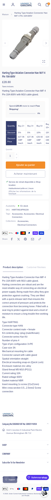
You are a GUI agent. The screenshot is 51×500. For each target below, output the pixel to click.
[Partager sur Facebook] (11, 239)
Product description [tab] (13, 267)
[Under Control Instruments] (8, 416)
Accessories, (23, 221)
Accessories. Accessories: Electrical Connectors (28, 215)
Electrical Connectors (27, 225)
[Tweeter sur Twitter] (18, 239)
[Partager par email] (32, 239)
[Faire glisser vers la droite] (46, 43)
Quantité (9, 149)
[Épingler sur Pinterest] (25, 239)
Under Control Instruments (17, 493)
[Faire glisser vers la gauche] (5, 43)
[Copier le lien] (39, 239)
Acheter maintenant (25, 173)
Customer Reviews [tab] (36, 267)
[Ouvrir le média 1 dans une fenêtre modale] (25, 43)
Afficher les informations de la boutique (22, 192)
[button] (4, 4)
